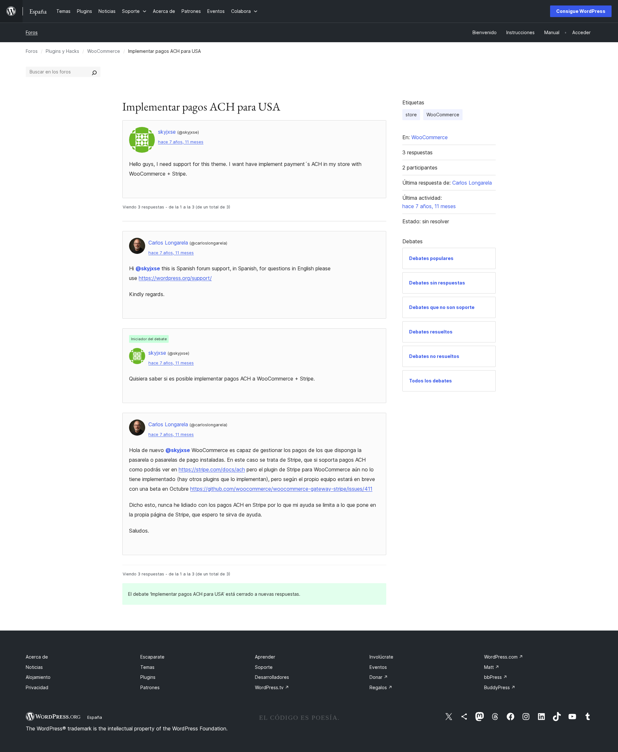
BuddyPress (499, 687)
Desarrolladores (272, 677)
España (94, 717)
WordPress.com (503, 657)
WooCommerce (103, 51)
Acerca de (37, 657)
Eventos (378, 667)
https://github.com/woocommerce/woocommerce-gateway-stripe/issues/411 (281, 489)
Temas (147, 667)
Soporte (264, 667)
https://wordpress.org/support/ (175, 278)
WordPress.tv (272, 687)
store (411, 114)
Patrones (150, 687)
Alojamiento (38, 677)
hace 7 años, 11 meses (180, 142)
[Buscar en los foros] (94, 72)
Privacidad (37, 687)
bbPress (495, 677)
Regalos (381, 687)
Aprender (265, 657)
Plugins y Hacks (62, 51)
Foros (32, 32)
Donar (379, 677)
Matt (491, 667)
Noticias (34, 667)
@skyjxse (148, 268)
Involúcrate (381, 657)
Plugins (147, 677)
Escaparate (152, 657)
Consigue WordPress (580, 11)
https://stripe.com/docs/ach (212, 469)
